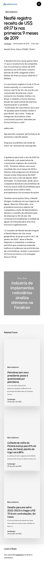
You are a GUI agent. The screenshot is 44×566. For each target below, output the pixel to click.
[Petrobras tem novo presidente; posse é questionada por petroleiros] (22, 372)
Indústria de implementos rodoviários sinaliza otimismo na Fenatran (22, 293)
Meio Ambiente (11, 12)
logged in (19, 555)
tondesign (7, 44)
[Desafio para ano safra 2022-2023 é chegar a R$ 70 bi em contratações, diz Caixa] (22, 506)
